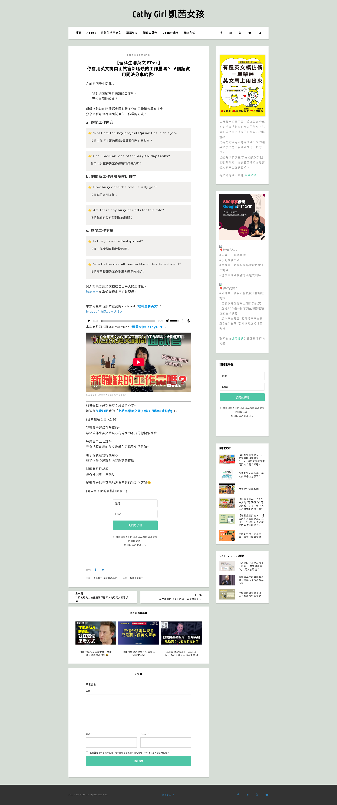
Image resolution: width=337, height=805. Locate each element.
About (91, 32)
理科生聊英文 (136, 578)
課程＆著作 (150, 32)
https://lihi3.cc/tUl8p (104, 311)
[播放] (89, 321)
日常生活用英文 (111, 32)
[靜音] (167, 321)
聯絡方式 (189, 32)
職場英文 (132, 32)
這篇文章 (92, 292)
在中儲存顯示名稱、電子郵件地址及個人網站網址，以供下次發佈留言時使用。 (129, 752)
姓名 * (89, 734)
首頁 (78, 32)
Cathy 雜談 (170, 32)
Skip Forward (188, 321)
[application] (138, 320)
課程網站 (238, 338)
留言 (88, 691)
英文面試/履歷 (110, 578)
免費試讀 (251, 175)
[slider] (128, 321)
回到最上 (166, 795)
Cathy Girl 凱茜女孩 (168, 14)
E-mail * (144, 734)
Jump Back (183, 321)
